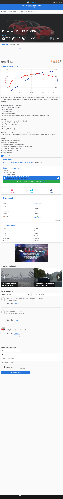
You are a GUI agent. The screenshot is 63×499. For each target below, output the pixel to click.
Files (18, 44)
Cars (18, 11)
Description (5, 44)
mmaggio (57, 38)
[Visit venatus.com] (44, 259)
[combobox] (15, 294)
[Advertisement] (31, 387)
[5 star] (61, 61)
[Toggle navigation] (1, 2)
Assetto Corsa (37, 203)
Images (12, 44)
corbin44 (8, 328)
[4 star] (58, 61)
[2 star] (54, 61)
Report (58, 220)
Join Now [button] (32, 7)
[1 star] (52, 61)
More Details (44, 181)
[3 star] (56, 61)
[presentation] (4, 277)
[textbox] (31, 358)
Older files (56, 185)
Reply (17, 303)
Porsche (37, 208)
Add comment (16, 372)
